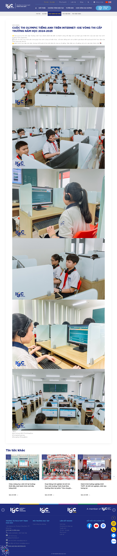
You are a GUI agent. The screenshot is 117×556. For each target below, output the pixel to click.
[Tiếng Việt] (106, 2)
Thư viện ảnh (66, 13)
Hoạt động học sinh (54, 13)
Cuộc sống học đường (84, 8)
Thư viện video (76, 13)
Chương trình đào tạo (56, 8)
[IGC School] (45, 510)
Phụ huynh (62, 2)
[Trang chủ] (35, 8)
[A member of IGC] (99, 508)
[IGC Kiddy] (72, 510)
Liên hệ (73, 2)
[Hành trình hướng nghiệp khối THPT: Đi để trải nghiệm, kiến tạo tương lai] (94, 467)
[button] (3, 476)
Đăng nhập (99, 2)
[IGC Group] (18, 510)
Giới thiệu (42, 8)
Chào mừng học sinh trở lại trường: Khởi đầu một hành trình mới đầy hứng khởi (22, 486)
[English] (110, 2)
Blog (81, 2)
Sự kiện (44, 13)
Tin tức (38, 13)
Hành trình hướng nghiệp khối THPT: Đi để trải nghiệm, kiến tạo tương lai (93, 486)
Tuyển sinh (70, 8)
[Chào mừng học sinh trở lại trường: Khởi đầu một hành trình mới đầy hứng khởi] (22, 467)
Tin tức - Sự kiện (49, 2)
